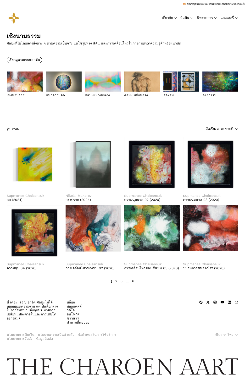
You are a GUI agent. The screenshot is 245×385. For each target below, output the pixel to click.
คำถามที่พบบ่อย (78, 322)
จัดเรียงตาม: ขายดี (219, 129)
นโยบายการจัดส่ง (20, 339)
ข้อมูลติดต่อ (44, 339)
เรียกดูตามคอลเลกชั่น (24, 60)
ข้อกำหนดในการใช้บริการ (97, 334)
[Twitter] (208, 302)
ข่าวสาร (73, 318)
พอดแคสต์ (74, 306)
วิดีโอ (71, 310)
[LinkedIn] (229, 302)
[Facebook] (201, 302)
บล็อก (71, 302)
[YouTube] (222, 302)
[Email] (236, 302)
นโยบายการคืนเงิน (20, 334)
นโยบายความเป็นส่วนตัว (56, 334)
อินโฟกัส (73, 314)
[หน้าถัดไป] (233, 281)
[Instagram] (215, 302)
